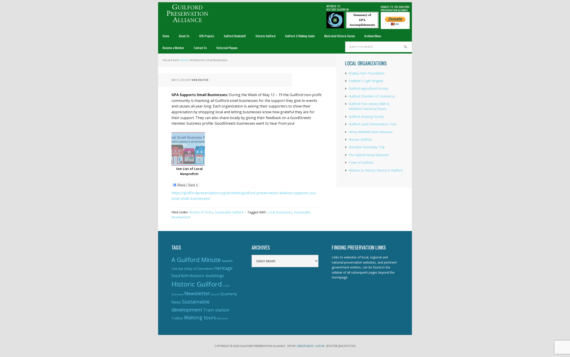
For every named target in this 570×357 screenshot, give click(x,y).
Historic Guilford (360, 139)
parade (215, 294)
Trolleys (177, 318)
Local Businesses (279, 212)
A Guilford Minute (196, 260)
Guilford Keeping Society (366, 116)
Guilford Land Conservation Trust (373, 124)
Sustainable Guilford (229, 212)
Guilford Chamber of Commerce (372, 96)
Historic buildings (206, 275)
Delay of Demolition (198, 268)
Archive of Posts (201, 212)
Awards (227, 261)
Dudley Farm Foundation (367, 73)
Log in (320, 346)
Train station (216, 310)
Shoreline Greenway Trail (367, 147)
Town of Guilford (361, 162)
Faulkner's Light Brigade (366, 81)
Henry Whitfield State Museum (371, 132)
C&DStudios (305, 346)
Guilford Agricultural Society (368, 88)
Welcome (222, 318)
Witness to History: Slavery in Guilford (376, 170)
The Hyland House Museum (369, 155)
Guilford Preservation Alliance (187, 13)
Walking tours (200, 317)
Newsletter (197, 293)
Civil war (177, 268)
